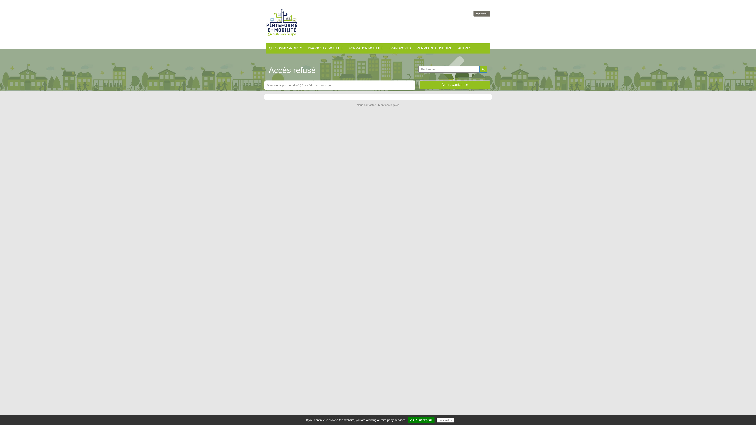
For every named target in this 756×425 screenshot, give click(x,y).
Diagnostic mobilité (325, 48)
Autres (464, 48)
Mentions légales (388, 104)
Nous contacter (455, 84)
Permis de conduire (434, 48)
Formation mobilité (366, 48)
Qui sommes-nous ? (285, 48)
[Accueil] (282, 22)
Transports (400, 48)
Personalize (445, 420)
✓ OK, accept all (421, 420)
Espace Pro (482, 13)
